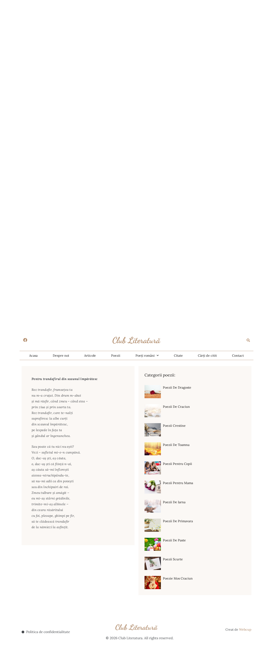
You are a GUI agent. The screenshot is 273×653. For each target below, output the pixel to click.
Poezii (115, 355)
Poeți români (145, 355)
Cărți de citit (207, 355)
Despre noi (61, 355)
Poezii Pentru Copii (177, 464)
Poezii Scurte (173, 559)
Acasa (33, 355)
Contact (238, 355)
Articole (90, 355)
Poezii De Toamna (176, 445)
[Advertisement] (120, 28)
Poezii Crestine (174, 426)
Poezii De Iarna (174, 502)
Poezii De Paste (174, 540)
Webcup (245, 629)
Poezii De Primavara (178, 521)
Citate (178, 355)
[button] (248, 340)
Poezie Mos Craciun (178, 578)
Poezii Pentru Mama (178, 483)
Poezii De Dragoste (177, 387)
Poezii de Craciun (176, 407)
